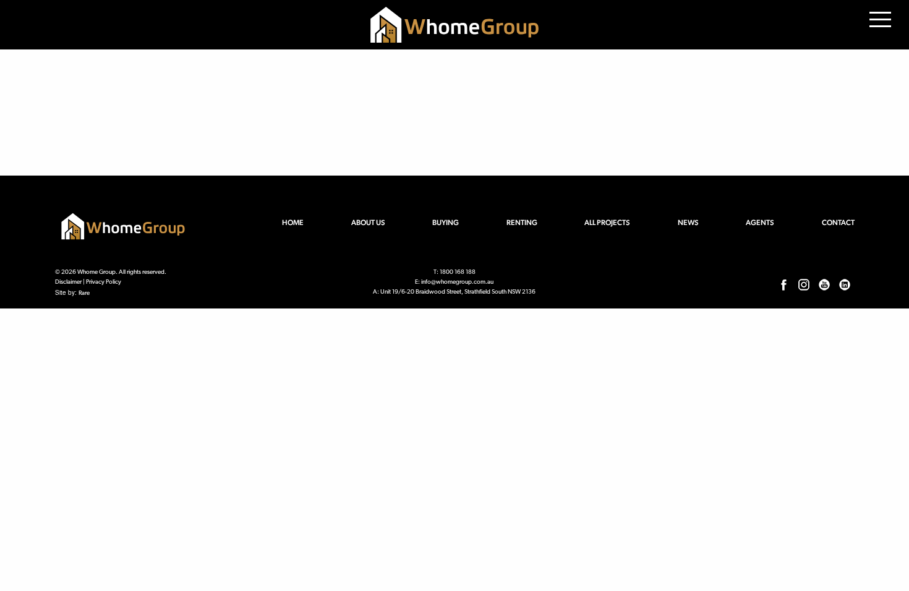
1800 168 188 (458, 272)
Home (293, 222)
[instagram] (804, 284)
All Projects (607, 222)
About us (368, 222)
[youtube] (824, 284)
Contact (838, 222)
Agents (760, 222)
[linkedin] (845, 284)
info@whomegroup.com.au (457, 282)
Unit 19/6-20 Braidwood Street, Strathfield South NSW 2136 (458, 292)
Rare (84, 293)
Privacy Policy (103, 282)
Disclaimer (68, 282)
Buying (445, 222)
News (688, 222)
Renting (521, 222)
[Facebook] (783, 284)
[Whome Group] (454, 25)
